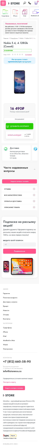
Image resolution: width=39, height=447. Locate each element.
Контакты (6, 319)
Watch (5, 345)
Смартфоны (14, 38)
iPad (4, 336)
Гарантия (6, 293)
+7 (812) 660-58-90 (17, 361)
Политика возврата (10, 298)
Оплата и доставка (13, 201)
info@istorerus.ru (12, 371)
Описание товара (12, 207)
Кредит (5, 306)
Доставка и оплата (10, 302)
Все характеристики (13, 195)
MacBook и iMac (9, 340)
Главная (6, 38)
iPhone (5, 332)
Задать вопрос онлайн (20, 181)
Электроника (8, 349)
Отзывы (7, 189)
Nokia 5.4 (28, 38)
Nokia (21, 38)
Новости (6, 310)
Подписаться (19, 251)
